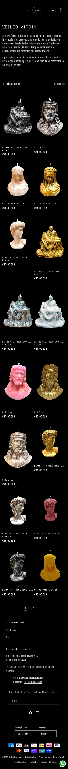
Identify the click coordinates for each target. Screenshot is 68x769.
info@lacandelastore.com (31, 677)
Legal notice (33, 762)
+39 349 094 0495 (33, 682)
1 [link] (25, 608)
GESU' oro (39, 412)
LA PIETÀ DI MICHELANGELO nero (16, 148)
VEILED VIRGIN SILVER (14, 204)
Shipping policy (20, 762)
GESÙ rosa (7, 412)
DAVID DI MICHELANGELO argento (15, 535)
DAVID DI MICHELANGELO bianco (15, 259)
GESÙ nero (39, 147)
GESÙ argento (9, 480)
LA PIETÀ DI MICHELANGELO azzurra (48, 343)
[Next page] (42, 608)
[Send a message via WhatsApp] (62, 763)
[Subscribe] (55, 700)
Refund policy (30, 757)
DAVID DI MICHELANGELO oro (49, 466)
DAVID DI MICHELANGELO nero (18, 590)
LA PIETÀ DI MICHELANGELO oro (48, 273)
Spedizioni (11, 630)
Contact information (49, 762)
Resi (8, 637)
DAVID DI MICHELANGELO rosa (50, 534)
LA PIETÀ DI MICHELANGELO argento (16, 343)
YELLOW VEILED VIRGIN (46, 590)
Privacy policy (44, 757)
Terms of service (59, 757)
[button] (6, 9)
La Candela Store (15, 757)
